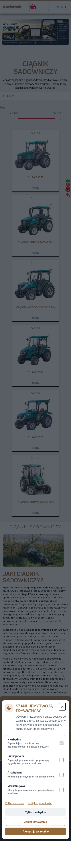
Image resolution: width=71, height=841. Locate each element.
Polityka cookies (14, 803)
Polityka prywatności (40, 803)
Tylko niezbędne (35, 812)
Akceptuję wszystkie (36, 831)
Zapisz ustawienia (35, 821)
